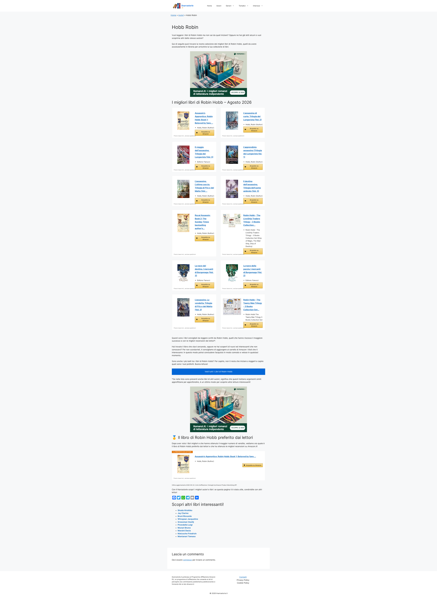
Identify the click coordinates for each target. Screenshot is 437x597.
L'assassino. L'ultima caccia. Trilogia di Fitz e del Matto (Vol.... (204, 186)
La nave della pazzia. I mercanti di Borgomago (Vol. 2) (252, 271)
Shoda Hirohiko (185, 510)
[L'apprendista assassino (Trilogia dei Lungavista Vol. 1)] (232, 155)
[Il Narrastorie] (183, 6)
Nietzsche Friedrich (187, 533)
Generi (228, 6)
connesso (187, 560)
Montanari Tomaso (187, 536)
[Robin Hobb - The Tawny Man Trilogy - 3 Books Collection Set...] (232, 306)
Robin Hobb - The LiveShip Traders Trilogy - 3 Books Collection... (251, 220)
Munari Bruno (184, 528)
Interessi (256, 6)
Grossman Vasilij (186, 522)
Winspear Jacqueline (188, 519)
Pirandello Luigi (185, 525)
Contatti (243, 577)
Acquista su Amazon (205, 133)
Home (209, 6)
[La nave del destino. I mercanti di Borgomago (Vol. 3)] (183, 273)
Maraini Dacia (184, 530)
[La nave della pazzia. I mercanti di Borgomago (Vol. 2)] (232, 273)
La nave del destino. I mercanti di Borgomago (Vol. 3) (204, 271)
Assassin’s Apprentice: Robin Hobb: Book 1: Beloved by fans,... (204, 118)
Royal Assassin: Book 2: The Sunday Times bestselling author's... (202, 222)
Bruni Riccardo (185, 516)
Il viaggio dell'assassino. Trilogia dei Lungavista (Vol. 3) (204, 152)
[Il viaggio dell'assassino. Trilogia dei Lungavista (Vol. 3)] (183, 155)
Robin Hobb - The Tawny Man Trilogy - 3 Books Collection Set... (252, 305)
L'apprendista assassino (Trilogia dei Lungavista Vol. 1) (252, 152)
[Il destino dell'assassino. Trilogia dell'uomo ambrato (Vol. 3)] (232, 189)
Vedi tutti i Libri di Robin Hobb (218, 371)
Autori (218, 6)
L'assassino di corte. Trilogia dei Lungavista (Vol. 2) (252, 116)
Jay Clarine (183, 513)
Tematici (242, 6)
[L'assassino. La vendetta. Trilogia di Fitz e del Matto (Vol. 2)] (183, 307)
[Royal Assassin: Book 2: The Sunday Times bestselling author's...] (183, 223)
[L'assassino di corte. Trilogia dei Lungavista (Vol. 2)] (232, 121)
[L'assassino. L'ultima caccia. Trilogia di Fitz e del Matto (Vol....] (183, 189)
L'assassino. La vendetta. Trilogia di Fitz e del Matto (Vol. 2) (203, 305)
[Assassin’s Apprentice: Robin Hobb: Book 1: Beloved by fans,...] (183, 121)
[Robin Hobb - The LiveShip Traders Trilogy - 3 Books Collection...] (232, 220)
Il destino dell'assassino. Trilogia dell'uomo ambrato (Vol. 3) (252, 186)
